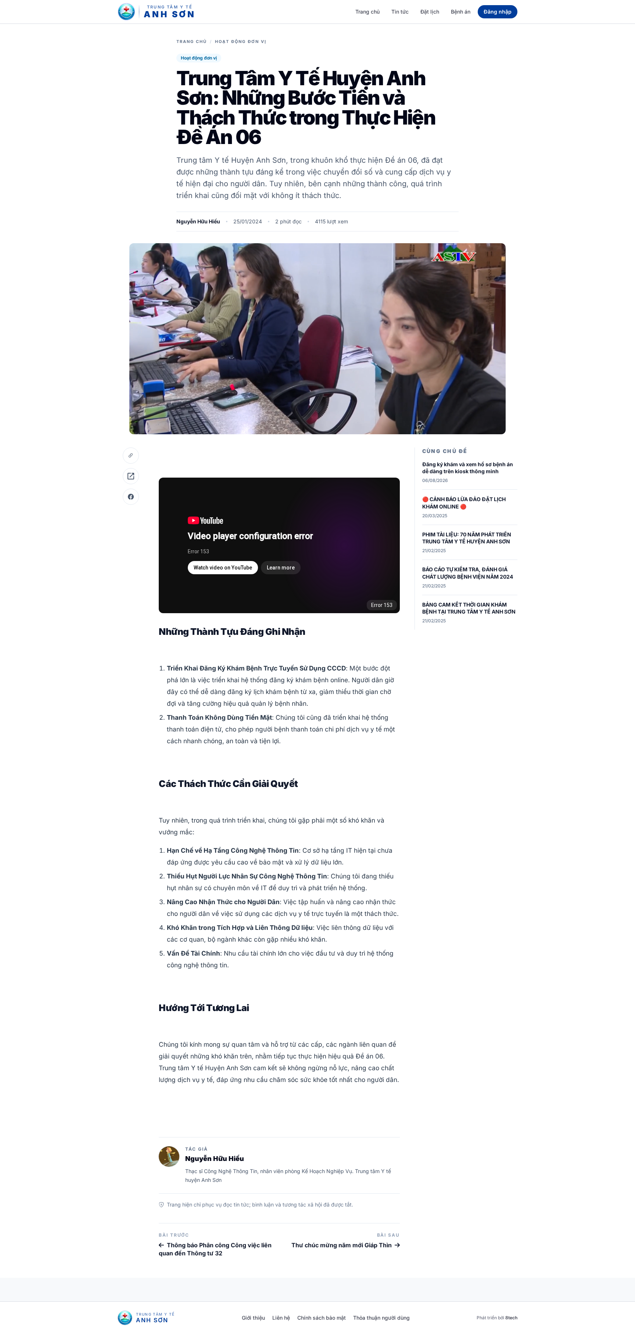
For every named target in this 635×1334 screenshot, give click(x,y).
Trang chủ (367, 11)
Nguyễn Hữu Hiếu (198, 221)
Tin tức (400, 11)
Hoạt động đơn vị (240, 41)
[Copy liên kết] (131, 455)
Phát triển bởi (497, 1317)
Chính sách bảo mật (321, 1318)
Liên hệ (281, 1318)
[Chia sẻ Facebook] (131, 497)
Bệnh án (460, 11)
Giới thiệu (253, 1318)
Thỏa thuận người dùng (381, 1318)
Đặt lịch (429, 11)
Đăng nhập (498, 11)
